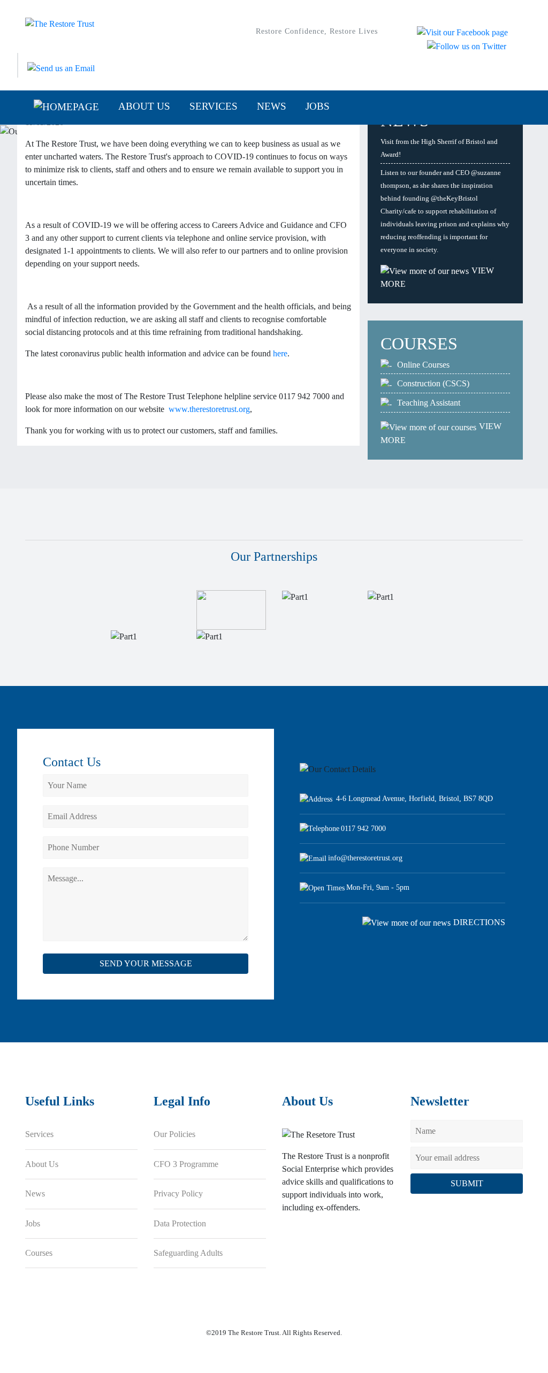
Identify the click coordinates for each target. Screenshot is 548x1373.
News (271, 106)
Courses (38, 1252)
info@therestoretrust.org (365, 857)
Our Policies (174, 1134)
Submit (467, 1183)
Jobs (318, 106)
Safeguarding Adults (188, 1252)
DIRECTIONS (479, 922)
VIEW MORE (437, 277)
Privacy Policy (178, 1193)
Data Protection (180, 1223)
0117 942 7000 (363, 828)
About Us (144, 106)
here (280, 353)
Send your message (146, 963)
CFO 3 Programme (186, 1164)
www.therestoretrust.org (209, 409)
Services (213, 106)
